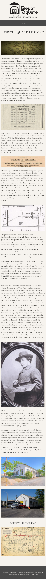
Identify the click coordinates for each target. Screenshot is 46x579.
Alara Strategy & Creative (29, 574)
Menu (23, 23)
